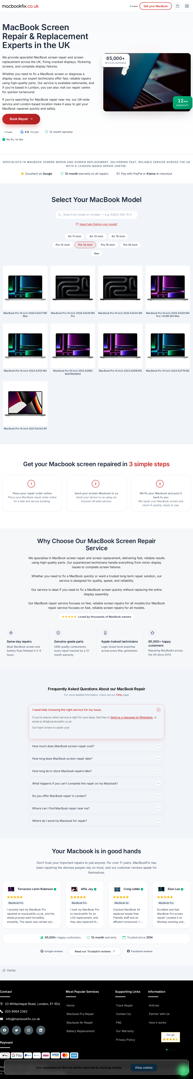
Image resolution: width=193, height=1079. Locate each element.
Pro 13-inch (63, 244)
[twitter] (16, 1030)
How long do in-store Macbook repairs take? (62, 771)
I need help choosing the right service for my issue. (67, 710)
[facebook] (4, 1030)
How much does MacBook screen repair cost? (63, 746)
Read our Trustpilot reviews (93, 951)
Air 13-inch (96, 236)
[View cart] (177, 6)
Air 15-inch (118, 236)
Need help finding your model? (98, 224)
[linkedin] (40, 1030)
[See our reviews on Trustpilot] (133, 6)
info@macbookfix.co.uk (22, 1019)
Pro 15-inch (108, 244)
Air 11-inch (74, 236)
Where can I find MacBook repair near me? (61, 808)
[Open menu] (187, 6)
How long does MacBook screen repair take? (62, 758)
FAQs (119, 694)
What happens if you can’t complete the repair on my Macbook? (75, 783)
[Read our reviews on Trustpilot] (8, 132)
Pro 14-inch (85, 244)
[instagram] (28, 1030)
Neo (96, 253)
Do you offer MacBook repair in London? (59, 796)
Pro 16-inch (130, 244)
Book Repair (19, 119)
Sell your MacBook (156, 6)
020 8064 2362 (16, 1011)
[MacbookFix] (20, 6)
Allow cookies (143, 1067)
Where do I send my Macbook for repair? (59, 821)
